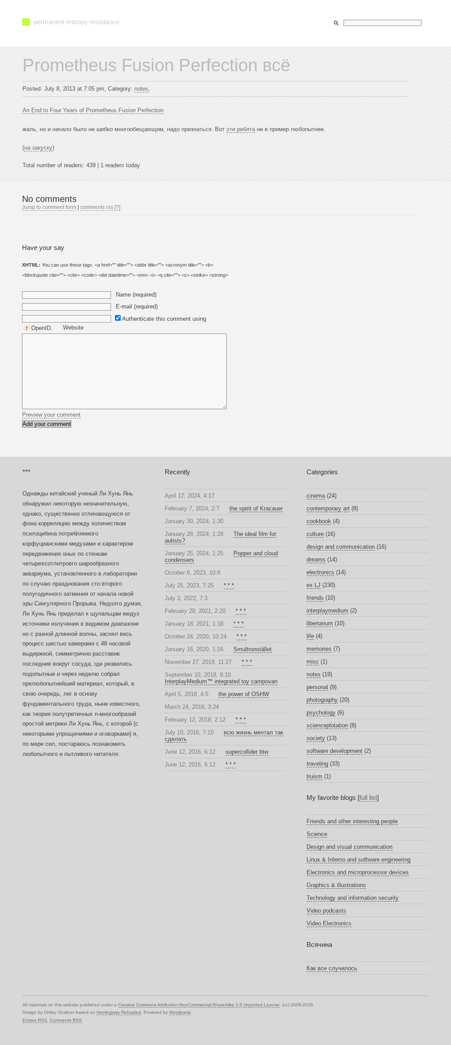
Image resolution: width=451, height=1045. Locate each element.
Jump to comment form (49, 207)
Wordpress (180, 1012)
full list (368, 797)
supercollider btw (247, 751)
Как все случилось (332, 968)
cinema (316, 495)
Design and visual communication (349, 846)
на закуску (38, 147)
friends (315, 597)
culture (315, 534)
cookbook (319, 521)
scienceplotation (327, 725)
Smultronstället (252, 649)
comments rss (96, 207)
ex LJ (314, 585)
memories (319, 648)
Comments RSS (66, 1020)
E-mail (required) (137, 306)
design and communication (341, 546)
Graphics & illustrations (336, 885)
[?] (117, 207)
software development (334, 751)
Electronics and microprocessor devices (358, 872)
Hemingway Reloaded (118, 1012)
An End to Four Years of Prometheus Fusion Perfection (92, 110)
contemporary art (328, 508)
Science (317, 834)
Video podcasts (326, 910)
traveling (317, 763)
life (310, 636)
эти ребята (240, 129)
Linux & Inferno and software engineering (358, 859)
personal (317, 687)
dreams (316, 559)
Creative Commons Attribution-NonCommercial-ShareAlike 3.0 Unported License (199, 1004)
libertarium (320, 623)
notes (141, 88)
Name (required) (136, 294)
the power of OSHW (243, 694)
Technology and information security (353, 898)
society (316, 738)
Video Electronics (329, 923)
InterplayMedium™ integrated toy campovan (221, 681)
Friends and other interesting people (352, 821)
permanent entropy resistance (76, 22)
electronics (320, 572)
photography (322, 700)
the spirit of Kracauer (256, 508)
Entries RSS (34, 1020)
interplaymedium (327, 610)
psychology (321, 712)
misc (313, 661)
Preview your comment (51, 414)
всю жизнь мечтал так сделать (224, 735)
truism (314, 776)
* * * (229, 585)
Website (73, 327)
